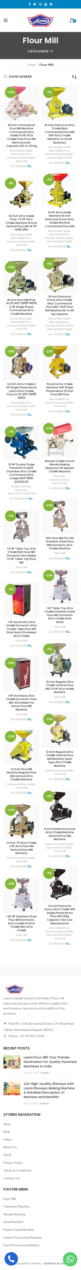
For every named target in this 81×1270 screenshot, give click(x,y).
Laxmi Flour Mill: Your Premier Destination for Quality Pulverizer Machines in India (50, 1061)
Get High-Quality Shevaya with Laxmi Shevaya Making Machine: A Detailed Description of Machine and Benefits (49, 1090)
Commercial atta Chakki (21, 157)
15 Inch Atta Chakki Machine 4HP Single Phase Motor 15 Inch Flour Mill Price (59, 389)
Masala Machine (59, 479)
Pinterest (51, 4)
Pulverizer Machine (16, 1206)
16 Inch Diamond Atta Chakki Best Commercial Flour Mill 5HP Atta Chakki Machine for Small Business (59, 133)
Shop (7, 1124)
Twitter (35, 4)
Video (7, 1139)
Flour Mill (21, 161)
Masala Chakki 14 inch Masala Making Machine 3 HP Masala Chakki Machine (60, 466)
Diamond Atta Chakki (59, 157)
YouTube (45, 4)
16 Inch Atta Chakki (59, 147)
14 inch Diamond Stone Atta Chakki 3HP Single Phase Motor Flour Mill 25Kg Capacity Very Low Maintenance (59, 914)
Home (31, 64)
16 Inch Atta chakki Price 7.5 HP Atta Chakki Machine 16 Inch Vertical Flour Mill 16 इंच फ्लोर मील (21, 223)
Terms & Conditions (17, 1170)
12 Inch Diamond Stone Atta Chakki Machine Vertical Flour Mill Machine (59, 834)
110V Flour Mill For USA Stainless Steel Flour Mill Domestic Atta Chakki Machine (60, 543)
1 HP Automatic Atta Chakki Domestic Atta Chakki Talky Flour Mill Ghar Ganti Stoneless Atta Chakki (21, 629)
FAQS (7, 1155)
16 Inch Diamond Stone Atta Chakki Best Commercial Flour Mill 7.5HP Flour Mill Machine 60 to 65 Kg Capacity (59, 305)
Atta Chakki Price (21, 154)
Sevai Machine (13, 1222)
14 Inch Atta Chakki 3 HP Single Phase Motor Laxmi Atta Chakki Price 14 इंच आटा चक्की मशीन (21, 391)
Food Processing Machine (21, 1245)
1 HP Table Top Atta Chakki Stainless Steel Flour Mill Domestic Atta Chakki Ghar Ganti (59, 615)
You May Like (60, 483)
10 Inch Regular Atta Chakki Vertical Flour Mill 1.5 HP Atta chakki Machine (59, 687)
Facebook (29, 4)
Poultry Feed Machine (18, 1229)
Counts (44, 1072)
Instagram (40, 4)
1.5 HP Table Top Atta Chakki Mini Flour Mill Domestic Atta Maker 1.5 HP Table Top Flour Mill (21, 555)
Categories (38, 51)
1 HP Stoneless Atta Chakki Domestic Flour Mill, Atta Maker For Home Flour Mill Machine (21, 702)
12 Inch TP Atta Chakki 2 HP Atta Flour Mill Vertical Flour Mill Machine (21, 848)
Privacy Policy (12, 1163)
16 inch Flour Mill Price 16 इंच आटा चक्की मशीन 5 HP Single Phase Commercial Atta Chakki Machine (21, 307)
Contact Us (11, 1178)
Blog (6, 1131)
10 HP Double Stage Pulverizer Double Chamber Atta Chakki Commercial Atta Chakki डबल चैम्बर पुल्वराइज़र (21, 473)
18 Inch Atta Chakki (20, 150)
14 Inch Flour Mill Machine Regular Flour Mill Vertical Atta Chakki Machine (21, 774)
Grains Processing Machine (22, 1237)
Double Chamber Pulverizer (21, 488)
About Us (10, 1147)
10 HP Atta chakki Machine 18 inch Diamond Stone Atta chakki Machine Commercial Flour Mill (59, 219)
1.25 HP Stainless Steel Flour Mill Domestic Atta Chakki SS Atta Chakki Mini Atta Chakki (21, 923)
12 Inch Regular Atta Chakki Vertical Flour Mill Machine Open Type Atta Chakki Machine (60, 759)
